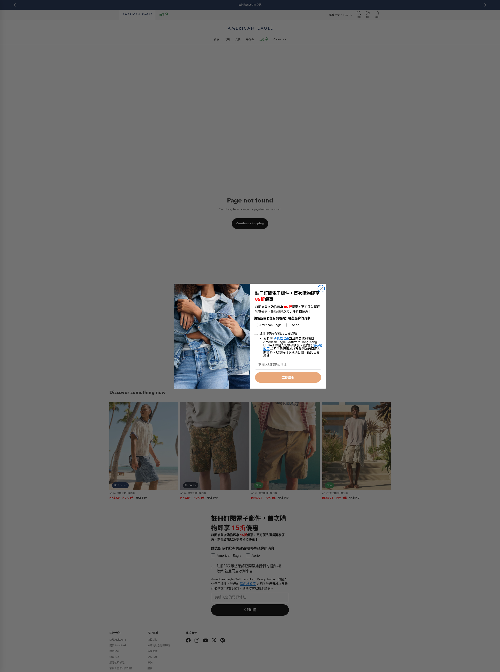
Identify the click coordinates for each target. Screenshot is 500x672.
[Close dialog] (321, 288)
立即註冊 (288, 377)
